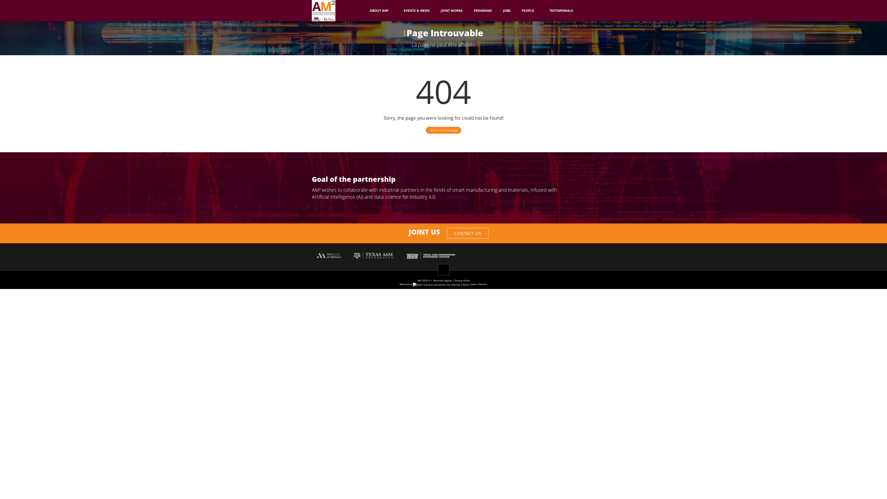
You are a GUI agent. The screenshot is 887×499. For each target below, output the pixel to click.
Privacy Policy (462, 280)
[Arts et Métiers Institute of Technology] (329, 255)
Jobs (507, 10)
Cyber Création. (478, 284)
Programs (483, 10)
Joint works (452, 10)
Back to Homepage (445, 130)
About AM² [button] (379, 10)
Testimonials (561, 10)
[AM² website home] (358, 10)
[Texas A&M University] (374, 255)
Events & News (417, 10)
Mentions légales (442, 280)
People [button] (528, 10)
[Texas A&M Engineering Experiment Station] (431, 255)
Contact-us (467, 233)
